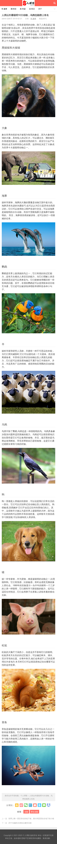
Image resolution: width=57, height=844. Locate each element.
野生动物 (34, 811)
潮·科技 (13, 8)
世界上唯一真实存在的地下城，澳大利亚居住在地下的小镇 (31, 818)
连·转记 (32, 8)
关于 (40, 8)
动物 (26, 811)
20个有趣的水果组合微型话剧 (20, 823)
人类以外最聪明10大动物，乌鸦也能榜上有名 (25, 15)
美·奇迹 (23, 8)
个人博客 (28, 3)
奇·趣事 (4, 8)
